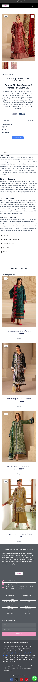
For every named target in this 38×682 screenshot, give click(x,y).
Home (15, 143)
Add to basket (18, 138)
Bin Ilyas (20, 143)
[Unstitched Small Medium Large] (16, 120)
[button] (15, 5)
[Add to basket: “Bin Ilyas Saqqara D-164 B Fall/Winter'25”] (19, 464)
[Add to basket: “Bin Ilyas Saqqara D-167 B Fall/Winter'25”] (19, 396)
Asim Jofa (24, 653)
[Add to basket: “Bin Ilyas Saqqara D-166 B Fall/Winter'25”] (19, 328)
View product (19, 336)
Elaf (29, 653)
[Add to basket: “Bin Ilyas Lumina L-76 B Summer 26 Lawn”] (19, 531)
